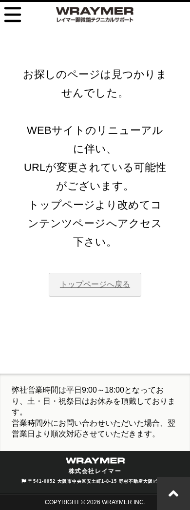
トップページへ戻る (95, 284)
